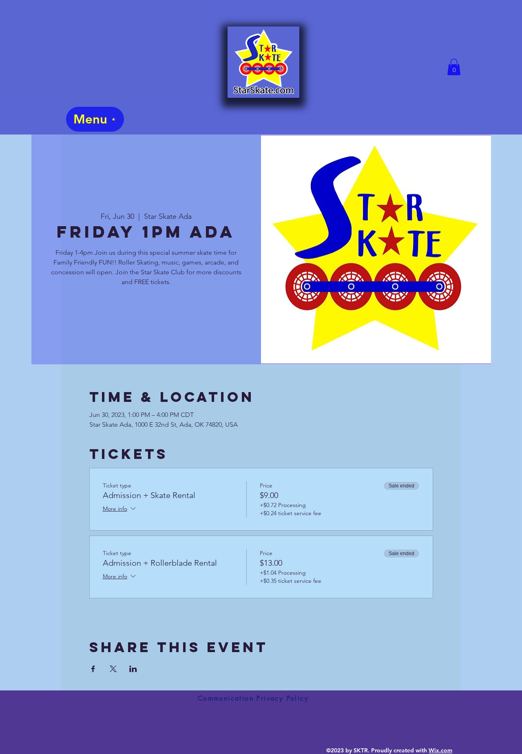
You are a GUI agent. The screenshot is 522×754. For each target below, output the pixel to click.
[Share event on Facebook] (93, 669)
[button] (454, 67)
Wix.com (440, 750)
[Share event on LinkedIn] (133, 669)
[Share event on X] (113, 669)
